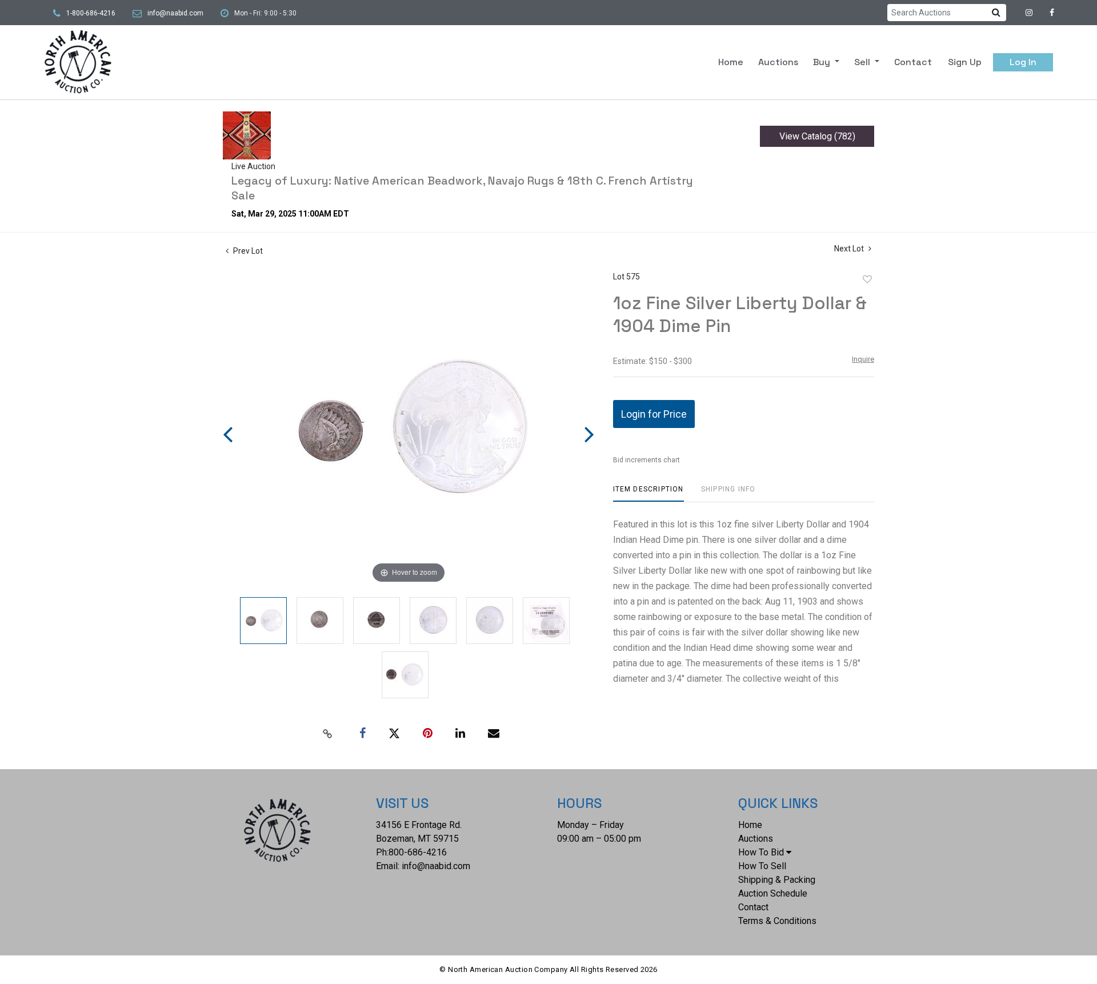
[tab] (648, 493)
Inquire (863, 359)
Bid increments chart (646, 460)
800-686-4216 (418, 852)
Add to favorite (867, 279)
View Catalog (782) (817, 136)
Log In (1023, 62)
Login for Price (654, 414)
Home (730, 62)
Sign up (965, 62)
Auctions (778, 62)
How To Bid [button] (761, 852)
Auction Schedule (772, 893)
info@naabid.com (175, 13)
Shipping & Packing (776, 879)
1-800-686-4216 (90, 13)
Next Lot (850, 248)
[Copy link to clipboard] (328, 734)
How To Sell (762, 866)
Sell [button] (863, 62)
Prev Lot (247, 250)
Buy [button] (822, 62)
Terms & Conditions (777, 920)
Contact (913, 62)
